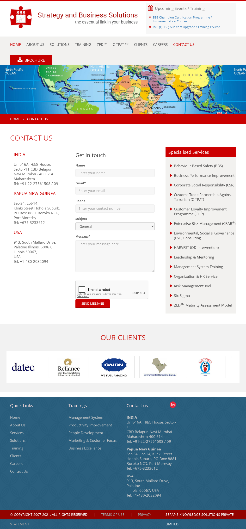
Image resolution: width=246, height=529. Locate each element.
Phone (80, 201)
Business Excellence (84, 448)
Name (80, 165)
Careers (16, 463)
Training (16, 448)
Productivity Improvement (90, 425)
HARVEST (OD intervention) (196, 247)
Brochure (34, 60)
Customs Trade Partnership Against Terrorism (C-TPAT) (203, 197)
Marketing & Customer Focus (92, 440)
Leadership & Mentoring (194, 257)
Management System (85, 417)
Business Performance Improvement (204, 175)
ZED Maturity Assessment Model (203, 305)
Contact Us (19, 471)
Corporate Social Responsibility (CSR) (204, 185)
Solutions (17, 440)
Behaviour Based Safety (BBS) (198, 165)
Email (80, 183)
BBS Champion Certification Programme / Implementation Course (182, 19)
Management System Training (198, 266)
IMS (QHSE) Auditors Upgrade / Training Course (186, 27)
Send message (92, 303)
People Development (85, 432)
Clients (15, 455)
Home (15, 119)
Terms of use (112, 514)
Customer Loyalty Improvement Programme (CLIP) (200, 211)
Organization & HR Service (195, 276)
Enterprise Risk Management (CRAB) (204, 223)
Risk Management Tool (192, 285)
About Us (17, 425)
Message (82, 236)
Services (17, 432)
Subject (81, 218)
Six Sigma (182, 295)
